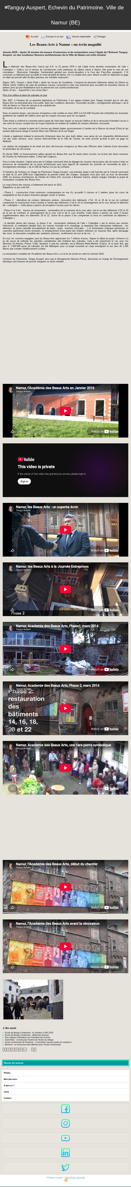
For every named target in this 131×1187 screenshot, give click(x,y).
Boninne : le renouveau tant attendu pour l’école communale (32, 1044)
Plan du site (57, 1180)
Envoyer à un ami (54, 36)
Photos (7, 1073)
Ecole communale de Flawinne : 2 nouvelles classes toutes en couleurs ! (38, 1042)
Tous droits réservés (75, 1177)
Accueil (34, 36)
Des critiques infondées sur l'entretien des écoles (27, 1037)
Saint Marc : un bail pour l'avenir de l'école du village (29, 1040)
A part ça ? (9, 1085)
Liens (6, 1092)
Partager (101, 36)
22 (34, 1049)
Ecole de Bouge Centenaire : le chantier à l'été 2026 (28, 1032)
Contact (7, 1098)
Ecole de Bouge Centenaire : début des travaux (26, 1035)
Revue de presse (13, 1062)
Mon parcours (10, 1079)
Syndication (73, 1180)
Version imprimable (81, 36)
